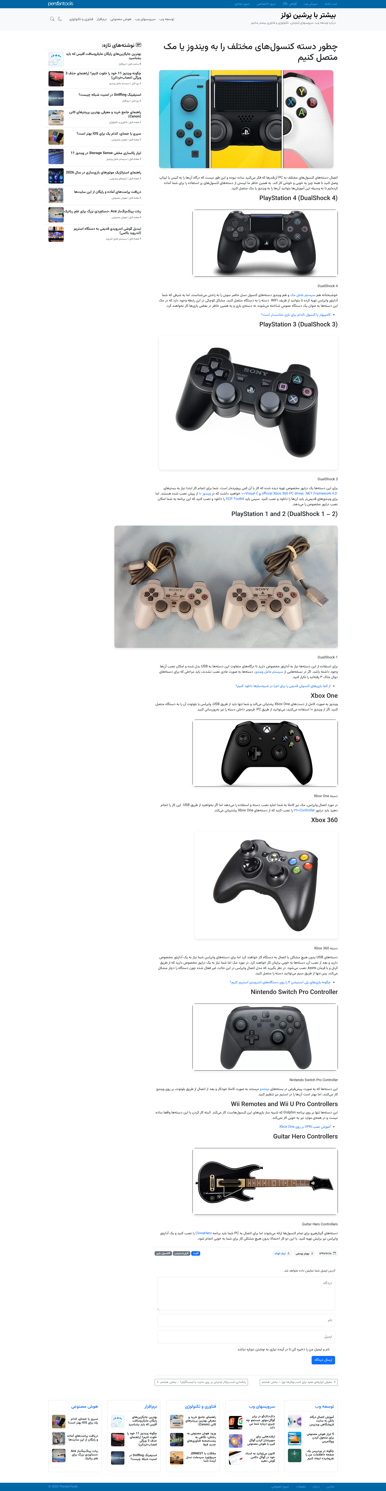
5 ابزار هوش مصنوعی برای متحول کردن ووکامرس (320, 1438)
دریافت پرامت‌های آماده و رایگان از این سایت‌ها (107, 192)
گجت (195, 1253)
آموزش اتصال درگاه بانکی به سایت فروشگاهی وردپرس (321, 1421)
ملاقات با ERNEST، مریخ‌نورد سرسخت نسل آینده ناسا (201, 1457)
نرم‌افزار (150, 1406)
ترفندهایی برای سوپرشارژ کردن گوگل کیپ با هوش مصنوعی (261, 1440)
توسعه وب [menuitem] (166, 19)
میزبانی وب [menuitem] (310, 4)
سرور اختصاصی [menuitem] (266, 4)
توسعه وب (324, 1406)
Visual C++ (249, 494)
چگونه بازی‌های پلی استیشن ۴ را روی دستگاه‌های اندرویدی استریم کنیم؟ (280, 982)
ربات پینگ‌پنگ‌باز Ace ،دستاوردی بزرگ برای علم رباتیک (102, 211)
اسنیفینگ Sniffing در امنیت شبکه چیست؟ (110, 95)
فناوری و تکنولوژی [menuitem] (81, 19)
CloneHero (203, 1233)
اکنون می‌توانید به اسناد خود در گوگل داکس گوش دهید (260, 1457)
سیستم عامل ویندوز (269, 672)
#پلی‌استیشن (181, 1253)
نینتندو (264, 1089)
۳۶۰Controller (304, 810)
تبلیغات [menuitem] (301, 1486)
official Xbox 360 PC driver (282, 494)
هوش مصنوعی (84, 1406)
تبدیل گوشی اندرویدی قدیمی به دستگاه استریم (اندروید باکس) (107, 231)
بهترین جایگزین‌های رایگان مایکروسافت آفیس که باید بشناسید (103, 56)
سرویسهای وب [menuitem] (145, 19)
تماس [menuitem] (330, 1486)
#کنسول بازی (163, 1253)
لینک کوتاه (280, 1254)
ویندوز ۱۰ (205, 494)
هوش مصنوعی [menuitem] (120, 19)
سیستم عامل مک (302, 295)
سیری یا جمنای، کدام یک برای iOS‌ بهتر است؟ (109, 134)
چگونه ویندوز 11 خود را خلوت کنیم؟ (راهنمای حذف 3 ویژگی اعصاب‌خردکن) (103, 76)
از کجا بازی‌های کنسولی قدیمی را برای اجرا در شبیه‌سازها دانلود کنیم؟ (283, 686)
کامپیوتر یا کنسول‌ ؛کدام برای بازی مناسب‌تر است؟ (296, 315)
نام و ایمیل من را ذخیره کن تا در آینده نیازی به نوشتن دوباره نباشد (283, 1349)
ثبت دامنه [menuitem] (331, 4)
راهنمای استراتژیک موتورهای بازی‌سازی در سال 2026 (103, 172)
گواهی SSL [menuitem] (290, 4)
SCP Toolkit (235, 499)
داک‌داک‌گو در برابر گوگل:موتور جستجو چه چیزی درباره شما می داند (260, 1422)
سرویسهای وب (262, 1406)
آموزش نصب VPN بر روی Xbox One (305, 1127)
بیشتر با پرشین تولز (308, 15)
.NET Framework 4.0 (321, 494)
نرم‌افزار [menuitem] (102, 19)
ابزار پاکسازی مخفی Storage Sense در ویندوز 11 (106, 153)
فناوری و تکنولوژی (200, 1406)
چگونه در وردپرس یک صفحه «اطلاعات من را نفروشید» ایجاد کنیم (320, 1455)
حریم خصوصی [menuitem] (280, 1486)
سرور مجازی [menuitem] (242, 4)
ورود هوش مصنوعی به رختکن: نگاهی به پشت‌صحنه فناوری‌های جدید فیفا (201, 1439)
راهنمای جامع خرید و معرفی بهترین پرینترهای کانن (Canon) (105, 114)
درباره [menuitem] (316, 1486)
